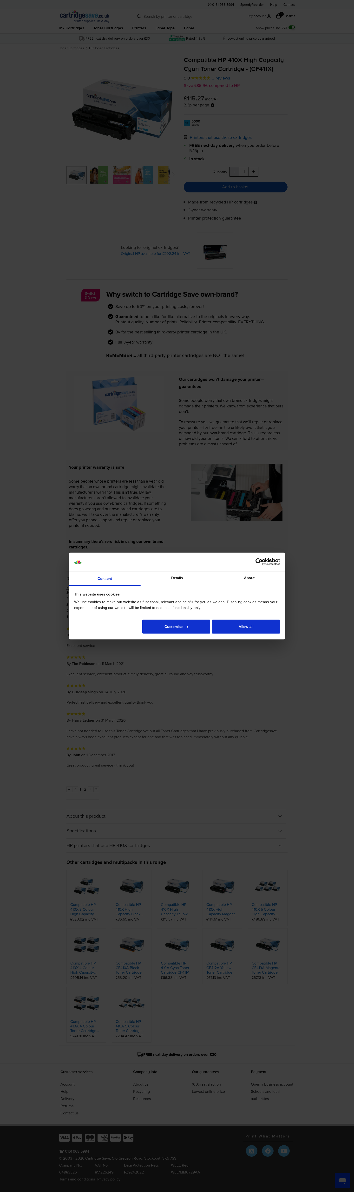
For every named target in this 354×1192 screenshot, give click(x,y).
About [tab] (249, 578)
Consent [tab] (105, 578)
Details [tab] (177, 578)
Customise (173, 627)
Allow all (246, 627)
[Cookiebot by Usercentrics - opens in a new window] (259, 561)
